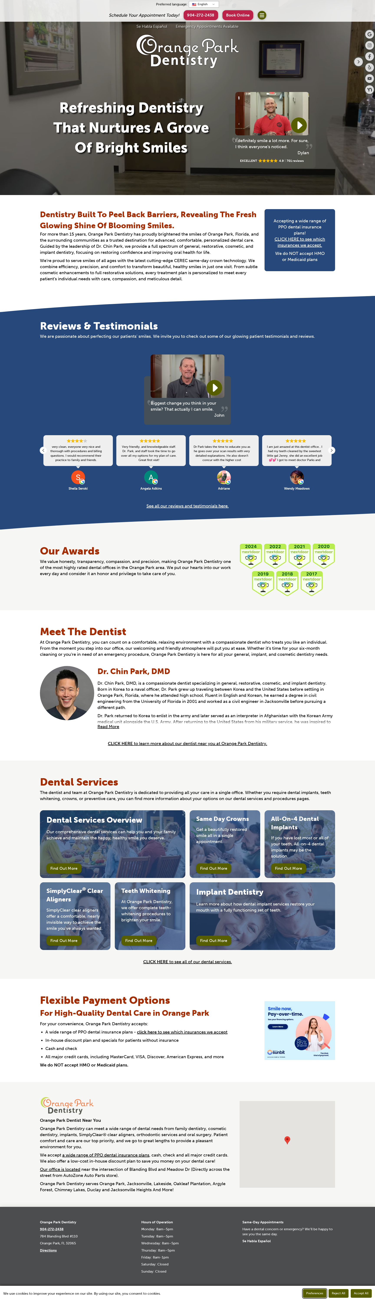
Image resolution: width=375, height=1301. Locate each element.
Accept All (361, 1293)
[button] (237, 15)
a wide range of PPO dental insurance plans (105, 1155)
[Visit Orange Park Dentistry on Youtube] (369, 78)
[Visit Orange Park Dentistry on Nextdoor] (369, 89)
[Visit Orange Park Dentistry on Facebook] (369, 56)
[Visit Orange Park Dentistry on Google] (369, 34)
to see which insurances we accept (182, 1032)
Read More (108, 726)
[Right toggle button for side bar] (358, 61)
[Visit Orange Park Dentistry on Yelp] (369, 67)
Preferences (314, 1293)
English (202, 4)
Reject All (338, 1293)
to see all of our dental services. (187, 961)
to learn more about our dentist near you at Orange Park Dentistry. (187, 743)
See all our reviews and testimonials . (187, 506)
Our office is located (60, 1169)
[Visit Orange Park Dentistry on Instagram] (369, 45)
